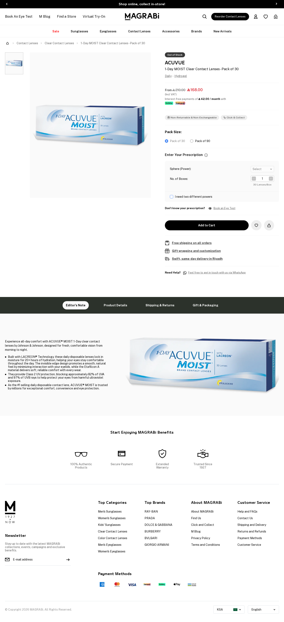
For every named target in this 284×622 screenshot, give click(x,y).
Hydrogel (180, 76)
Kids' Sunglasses (109, 524)
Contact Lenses (139, 31)
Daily (168, 76)
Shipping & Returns (160, 305)
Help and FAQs (247, 511)
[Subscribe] (68, 559)
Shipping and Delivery (251, 524)
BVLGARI (150, 538)
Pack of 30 (177, 141)
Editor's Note (75, 305)
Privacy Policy (200, 538)
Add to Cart (206, 225)
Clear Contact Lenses (59, 43)
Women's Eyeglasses (111, 551)
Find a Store (66, 16)
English (256, 609)
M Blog (44, 16)
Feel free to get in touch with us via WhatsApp (217, 272)
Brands (196, 31)
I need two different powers (193, 196)
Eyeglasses (108, 31)
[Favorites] (265, 16)
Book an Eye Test (224, 208)
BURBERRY (152, 531)
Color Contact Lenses (112, 538)
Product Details (115, 305)
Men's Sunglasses (110, 511)
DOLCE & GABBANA (158, 524)
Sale (55, 31)
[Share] (269, 225)
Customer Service (249, 544)
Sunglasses (79, 31)
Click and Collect (202, 524)
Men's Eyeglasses (109, 544)
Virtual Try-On (94, 16)
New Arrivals (223, 31)
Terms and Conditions (205, 544)
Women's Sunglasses (112, 518)
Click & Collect (236, 117)
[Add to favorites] (256, 225)
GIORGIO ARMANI (156, 544)
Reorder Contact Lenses (230, 16)
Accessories (171, 31)
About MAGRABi (202, 511)
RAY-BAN (151, 511)
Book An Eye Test (18, 16)
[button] (206, 155)
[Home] (7, 43)
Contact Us (245, 518)
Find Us (196, 518)
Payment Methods (249, 538)
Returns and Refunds (251, 531)
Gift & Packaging (205, 305)
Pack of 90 (202, 141)
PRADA (149, 518)
